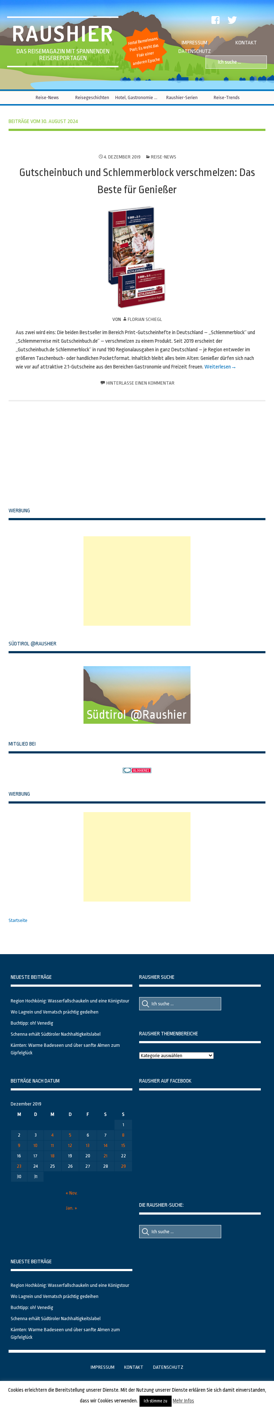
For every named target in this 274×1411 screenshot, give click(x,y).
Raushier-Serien (182, 97)
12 (70, 1145)
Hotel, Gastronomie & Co (137, 97)
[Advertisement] (137, 581)
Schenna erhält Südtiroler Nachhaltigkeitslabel (56, 1034)
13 (88, 1145)
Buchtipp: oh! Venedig (32, 1023)
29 (123, 1166)
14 (105, 1145)
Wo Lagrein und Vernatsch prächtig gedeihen (54, 1012)
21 (105, 1155)
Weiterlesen (217, 367)
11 (52, 1145)
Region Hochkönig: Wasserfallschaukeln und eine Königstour (70, 1001)
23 (19, 1166)
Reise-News (47, 97)
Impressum (194, 43)
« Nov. (71, 1193)
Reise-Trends (227, 97)
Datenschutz (194, 51)
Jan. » (71, 1208)
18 (53, 1155)
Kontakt (246, 43)
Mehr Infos (183, 1400)
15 (123, 1145)
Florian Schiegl (145, 319)
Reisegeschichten (92, 97)
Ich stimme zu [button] (155, 1400)
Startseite (18, 920)
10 (35, 1145)
